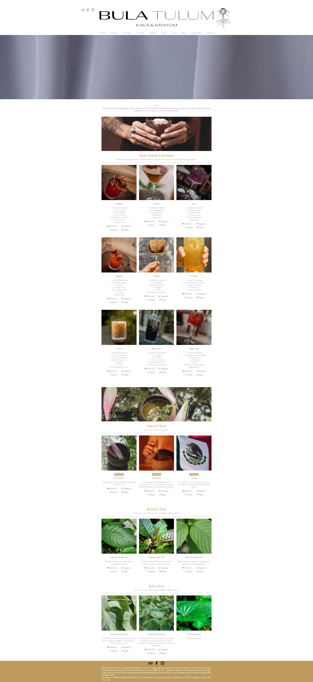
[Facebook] (88, 10)
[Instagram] (93, 10)
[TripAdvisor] (83, 10)
